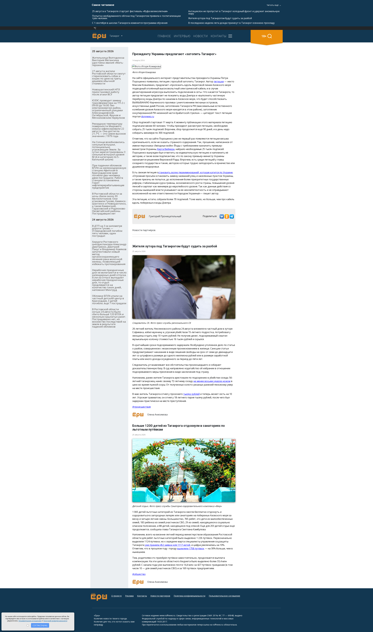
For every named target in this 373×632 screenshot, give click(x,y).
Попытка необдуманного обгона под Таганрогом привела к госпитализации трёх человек (136, 17)
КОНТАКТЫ (218, 36)
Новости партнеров (160, 595)
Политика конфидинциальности (189, 595)
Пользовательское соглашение (224, 595)
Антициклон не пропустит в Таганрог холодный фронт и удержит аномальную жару (234, 12)
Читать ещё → (274, 5)
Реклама (129, 595)
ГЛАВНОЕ (164, 36)
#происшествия (141, 406)
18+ (264, 36)
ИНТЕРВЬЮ (182, 36)
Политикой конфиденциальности (55, 621)
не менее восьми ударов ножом (211, 381)
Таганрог (115, 35)
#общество (139, 574)
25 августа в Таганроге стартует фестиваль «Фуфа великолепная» (130, 11)
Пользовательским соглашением (30, 621)
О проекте (116, 595)
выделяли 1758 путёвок (190, 548)
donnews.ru (147, 116)
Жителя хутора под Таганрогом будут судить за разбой (220, 18)
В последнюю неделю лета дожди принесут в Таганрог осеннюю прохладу (231, 22)
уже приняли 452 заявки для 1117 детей (167, 545)
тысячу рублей (191, 394)
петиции (219, 81)
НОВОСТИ (200, 36)
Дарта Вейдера (165, 149)
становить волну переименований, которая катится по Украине (195, 172)
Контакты (142, 595)
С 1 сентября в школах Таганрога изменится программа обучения (129, 22)
